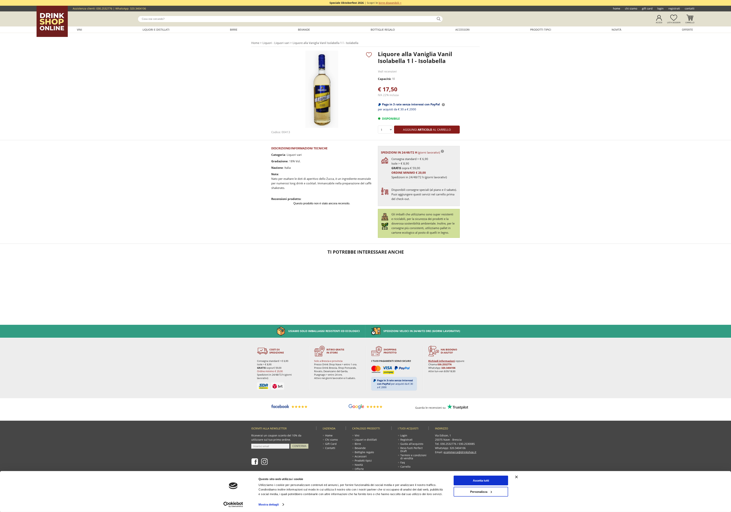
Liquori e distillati (156, 29)
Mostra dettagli (269, 504)
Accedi (659, 22)
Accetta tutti (481, 480)
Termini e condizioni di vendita (413, 456)
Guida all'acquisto (411, 444)
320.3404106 (138, 8)
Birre (233, 29)
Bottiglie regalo (383, 29)
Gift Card (647, 8)
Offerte (687, 29)
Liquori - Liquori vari (276, 43)
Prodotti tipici (540, 29)
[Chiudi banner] (516, 477)
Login (660, 8)
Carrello (689, 22)
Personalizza (478, 491)
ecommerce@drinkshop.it (460, 452)
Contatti (689, 8)
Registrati (674, 8)
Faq (402, 462)
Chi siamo (631, 8)
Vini (79, 29)
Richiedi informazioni (441, 361)
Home (616, 8)
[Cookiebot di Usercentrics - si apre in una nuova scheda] (233, 504)
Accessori (462, 29)
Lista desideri (674, 22)
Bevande (304, 29)
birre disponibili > (390, 3)
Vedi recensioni (387, 71)
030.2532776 (104, 8)
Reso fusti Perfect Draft (411, 449)
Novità (616, 29)
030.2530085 (467, 444)
